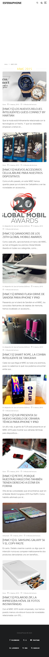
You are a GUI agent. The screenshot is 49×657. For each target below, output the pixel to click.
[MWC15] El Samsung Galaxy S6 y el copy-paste (24, 541)
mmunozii (6, 536)
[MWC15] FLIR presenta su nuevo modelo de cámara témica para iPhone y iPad (21, 418)
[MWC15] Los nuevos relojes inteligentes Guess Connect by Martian (24, 112)
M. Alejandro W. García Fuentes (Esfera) (16, 226)
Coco (4, 104)
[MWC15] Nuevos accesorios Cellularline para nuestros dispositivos (23, 173)
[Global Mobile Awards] (24, 208)
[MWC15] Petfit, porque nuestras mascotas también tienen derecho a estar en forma (22, 480)
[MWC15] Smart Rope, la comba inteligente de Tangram (24, 356)
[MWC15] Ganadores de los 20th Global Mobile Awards (22, 235)
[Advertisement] (24, 35)
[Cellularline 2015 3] (24, 147)
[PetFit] (24, 453)
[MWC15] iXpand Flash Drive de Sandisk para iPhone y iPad (24, 295)
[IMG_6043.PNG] (24, 575)
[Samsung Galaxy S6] (24, 518)
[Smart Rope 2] (24, 329)
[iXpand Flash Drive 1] (24, 268)
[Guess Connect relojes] (24, 86)
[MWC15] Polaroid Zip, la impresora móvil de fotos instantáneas (21, 601)
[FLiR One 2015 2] (24, 389)
